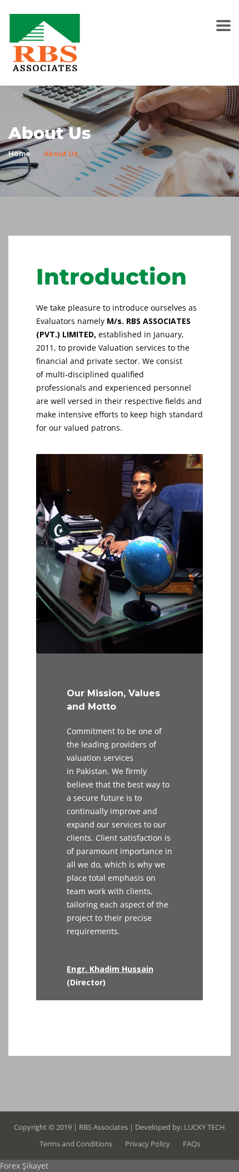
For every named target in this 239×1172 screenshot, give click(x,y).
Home (19, 153)
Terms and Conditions (75, 1144)
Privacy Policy (147, 1144)
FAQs (191, 1144)
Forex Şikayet (24, 1165)
